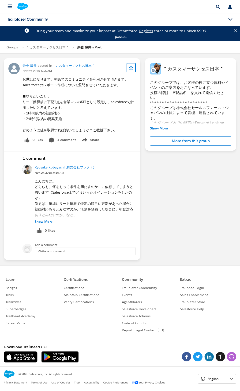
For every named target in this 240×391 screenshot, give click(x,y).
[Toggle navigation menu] (230, 19)
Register (146, 30)
